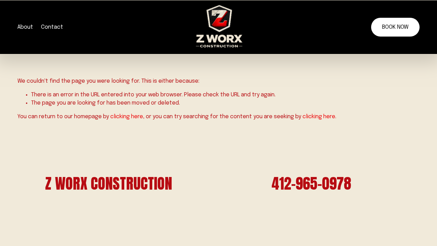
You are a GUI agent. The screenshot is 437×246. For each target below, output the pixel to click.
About (25, 27)
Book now (395, 27)
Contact (52, 27)
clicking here (126, 117)
